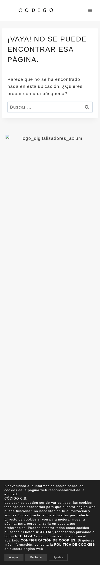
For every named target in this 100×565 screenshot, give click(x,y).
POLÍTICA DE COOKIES (74, 544)
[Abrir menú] (90, 10)
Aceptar (14, 557)
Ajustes (58, 557)
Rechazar (36, 557)
